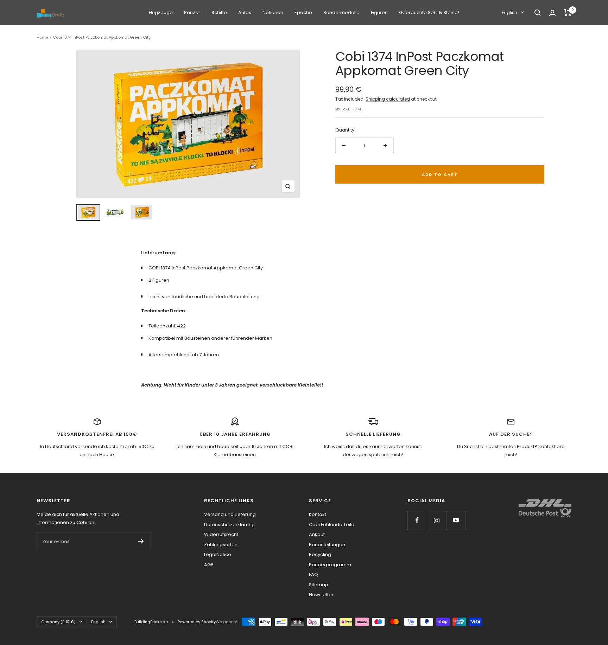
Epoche (303, 12)
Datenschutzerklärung (229, 524)
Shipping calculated (388, 99)
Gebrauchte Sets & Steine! (429, 12)
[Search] (537, 12)
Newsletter (321, 594)
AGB (209, 564)
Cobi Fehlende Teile (331, 524)
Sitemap (318, 584)
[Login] (552, 13)
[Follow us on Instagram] (436, 520)
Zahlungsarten (221, 544)
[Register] (141, 541)
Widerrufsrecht (221, 534)
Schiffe (219, 12)
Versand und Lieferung (230, 514)
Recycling (320, 554)
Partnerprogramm (330, 564)
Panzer (192, 12)
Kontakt (317, 514)
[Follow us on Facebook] (417, 520)
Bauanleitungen (327, 544)
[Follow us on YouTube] (456, 520)
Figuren (379, 12)
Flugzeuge (161, 12)
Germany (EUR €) (58, 622)
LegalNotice (217, 554)
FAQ (313, 574)
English (509, 12)
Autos (244, 12)
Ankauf (317, 534)
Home (42, 37)
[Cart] (567, 12)
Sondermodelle (341, 12)
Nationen (272, 12)
